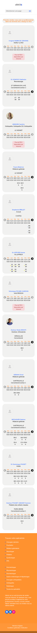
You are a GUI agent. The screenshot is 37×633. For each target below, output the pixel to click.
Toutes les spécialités (13, 589)
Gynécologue (10, 558)
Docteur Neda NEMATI (18, 330)
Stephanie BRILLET (18, 210)
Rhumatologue (11, 570)
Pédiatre (9, 555)
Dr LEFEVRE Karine (18, 253)
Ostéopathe (10, 583)
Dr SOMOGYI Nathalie (18, 79)
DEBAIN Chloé (18, 375)
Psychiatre (9, 545)
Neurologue (10, 551)
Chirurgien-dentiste (12, 542)
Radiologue (10, 586)
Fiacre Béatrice (18, 167)
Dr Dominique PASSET (18, 464)
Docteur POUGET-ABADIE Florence (18, 503)
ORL (7, 561)
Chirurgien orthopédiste (13, 580)
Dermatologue (11, 567)
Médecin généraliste (12, 548)
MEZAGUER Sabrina (18, 419)
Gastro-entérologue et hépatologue (17, 577)
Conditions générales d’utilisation (17, 628)
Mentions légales (17, 626)
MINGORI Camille (19, 124)
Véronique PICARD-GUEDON (18, 291)
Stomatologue (11, 573)
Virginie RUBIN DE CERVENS (18, 41)
